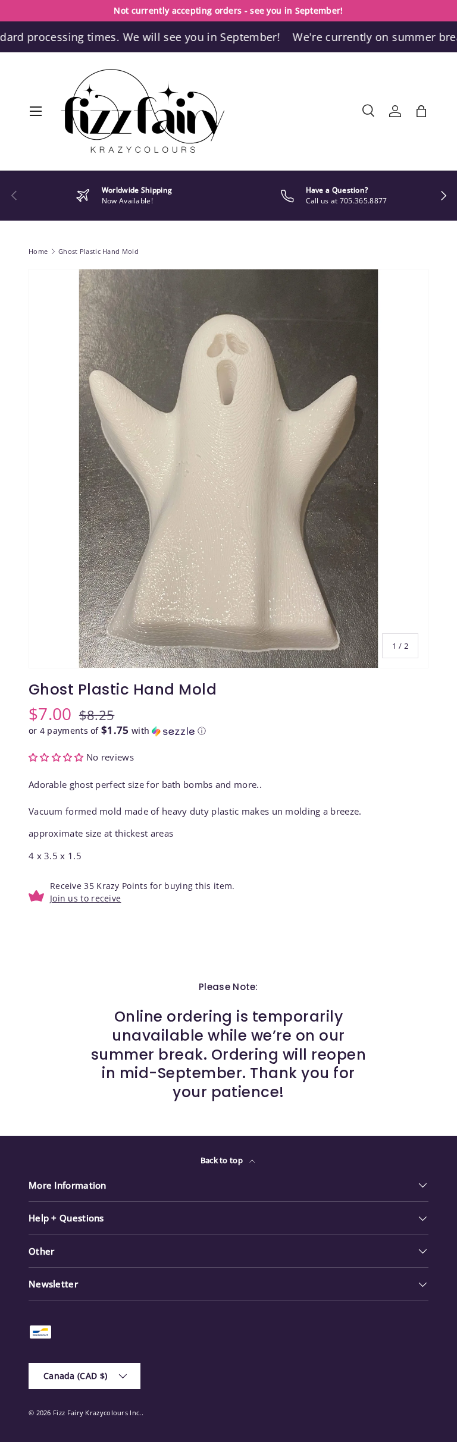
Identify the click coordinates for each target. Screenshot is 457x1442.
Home (38, 251)
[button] (421, 111)
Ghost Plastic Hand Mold (98, 251)
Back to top (223, 1160)
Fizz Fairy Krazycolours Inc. (97, 1412)
